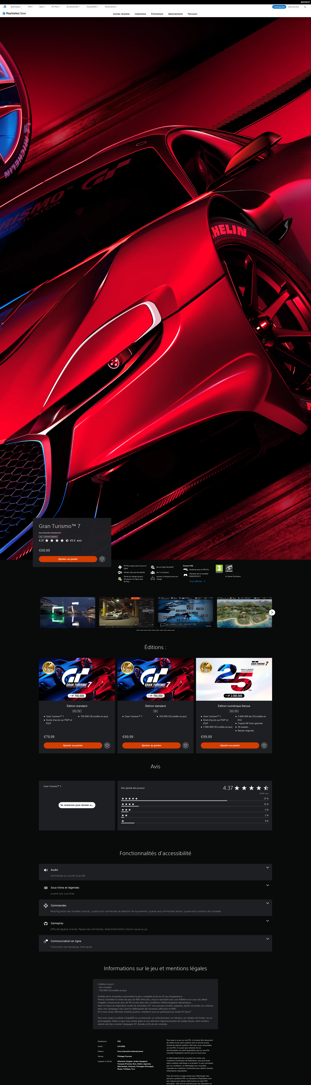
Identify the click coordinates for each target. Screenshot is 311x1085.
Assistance (110, 6)
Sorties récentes (121, 14)
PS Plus (55, 6)
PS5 (30, 6)
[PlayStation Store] (15, 13)
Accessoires (72, 6)
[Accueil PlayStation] (5, 6)
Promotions (157, 14)
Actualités (92, 6)
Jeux (41, 6)
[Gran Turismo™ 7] (67, 612)
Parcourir (192, 14)
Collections (140, 14)
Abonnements (175, 14)
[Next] (272, 612)
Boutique (15, 6)
